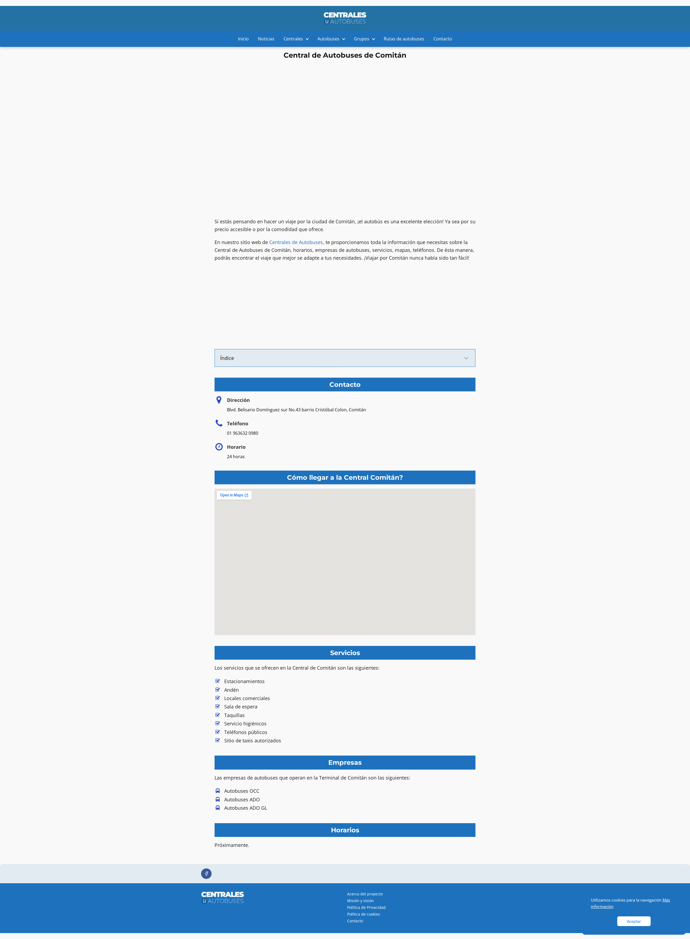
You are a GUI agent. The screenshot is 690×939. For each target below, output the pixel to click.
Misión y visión (360, 900)
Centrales (293, 39)
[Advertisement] (345, 99)
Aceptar (634, 921)
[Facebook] (206, 873)
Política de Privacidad (366, 907)
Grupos (361, 39)
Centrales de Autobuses (296, 242)
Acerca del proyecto (365, 893)
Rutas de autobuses (404, 39)
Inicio (243, 39)
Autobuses (328, 39)
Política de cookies (363, 914)
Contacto (442, 39)
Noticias (266, 39)
